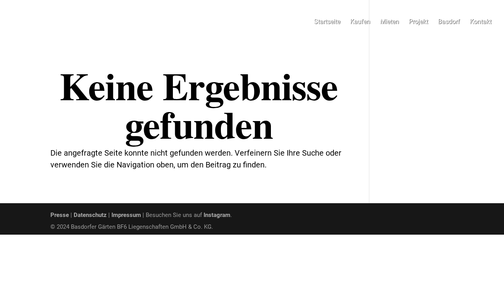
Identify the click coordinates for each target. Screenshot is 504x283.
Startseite (327, 22)
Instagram (217, 215)
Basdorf (449, 22)
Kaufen (360, 22)
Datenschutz (90, 215)
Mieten (389, 22)
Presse (59, 215)
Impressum (126, 215)
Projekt (418, 22)
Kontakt (480, 22)
